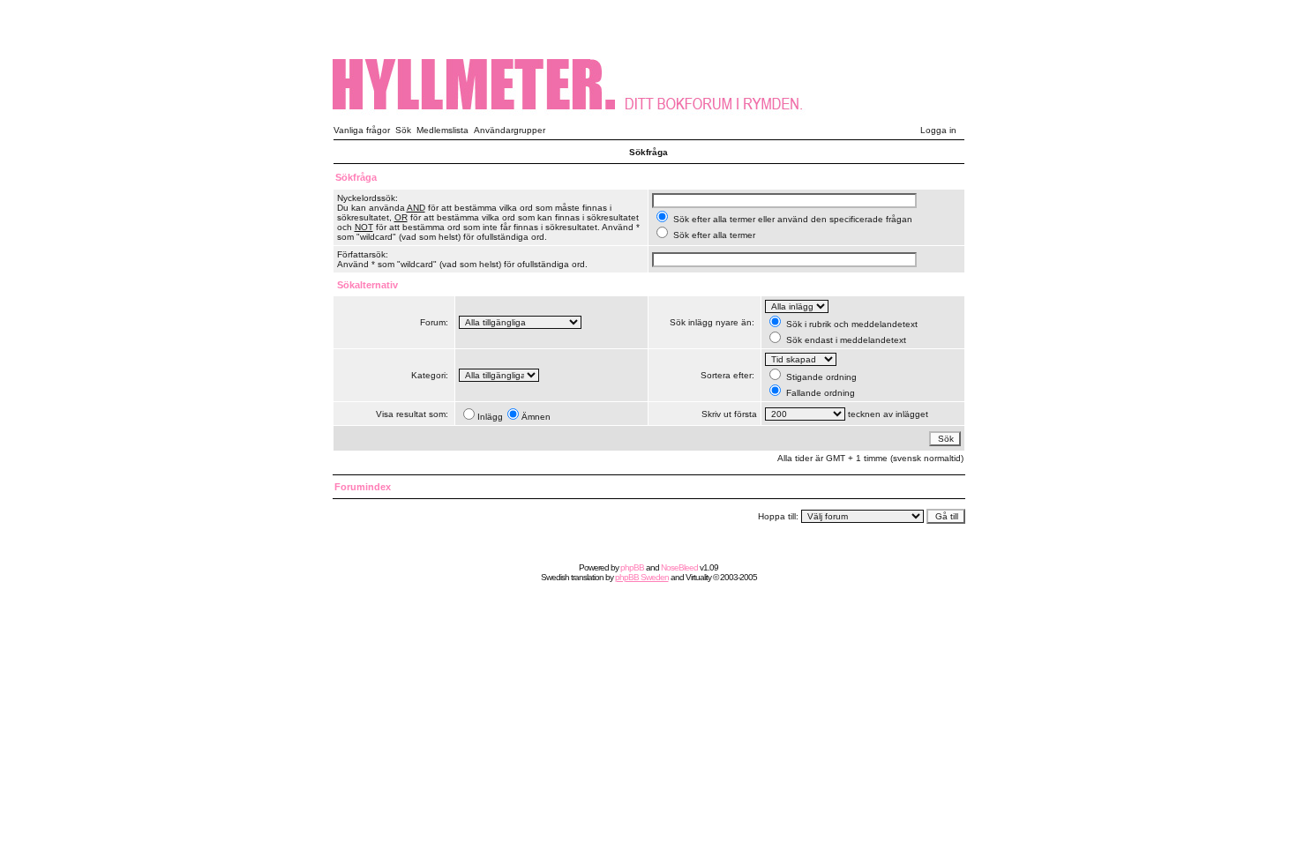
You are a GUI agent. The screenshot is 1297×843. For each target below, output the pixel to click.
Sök (403, 130)
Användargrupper (509, 130)
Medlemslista (442, 130)
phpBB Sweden (642, 577)
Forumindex (362, 486)
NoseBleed (679, 567)
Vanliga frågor (362, 130)
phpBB (632, 567)
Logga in (938, 130)
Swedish (555, 577)
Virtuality (698, 577)
